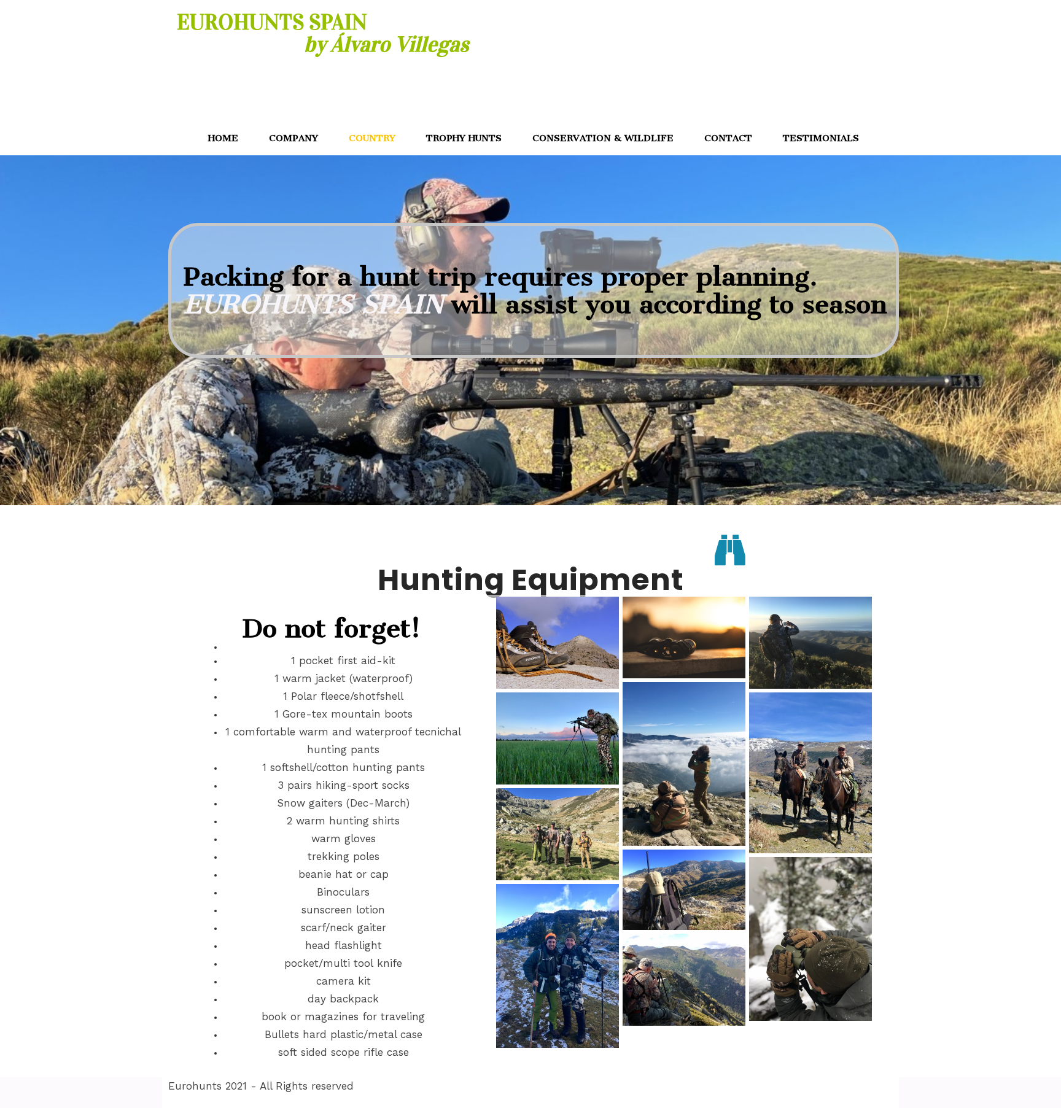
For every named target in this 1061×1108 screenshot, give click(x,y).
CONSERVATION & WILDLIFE (603, 138)
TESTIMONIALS (821, 138)
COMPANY (293, 138)
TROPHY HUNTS (464, 138)
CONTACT (728, 138)
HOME (223, 138)
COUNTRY (372, 138)
